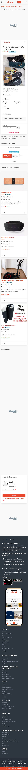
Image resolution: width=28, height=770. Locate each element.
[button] (3, 539)
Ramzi (11, 482)
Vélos (3, 644)
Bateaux (4, 639)
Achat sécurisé (8, 760)
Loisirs (8, 6)
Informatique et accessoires (8, 706)
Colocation (4, 725)
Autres (4, 749)
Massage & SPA (5, 745)
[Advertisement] (14, 26)
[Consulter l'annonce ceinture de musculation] (14, 225)
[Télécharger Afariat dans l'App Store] (8, 580)
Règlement (23, 760)
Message (14, 495)
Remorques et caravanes (7, 648)
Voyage (3, 691)
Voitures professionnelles (7, 633)
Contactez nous (22, 763)
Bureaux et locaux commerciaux (9, 721)
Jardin (3, 663)
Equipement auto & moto (7, 637)
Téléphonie (4, 702)
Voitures (4, 631)
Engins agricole (5, 642)
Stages (3, 743)
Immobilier (6, 713)
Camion (3, 646)
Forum (18, 760)
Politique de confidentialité (8, 761)
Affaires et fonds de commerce (9, 740)
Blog (14, 760)
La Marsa (5, 8)
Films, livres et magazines (7, 689)
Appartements (5, 715)
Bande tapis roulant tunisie (8, 325)
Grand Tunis (14, 6)
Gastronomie (5, 753)
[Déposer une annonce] (19, 2)
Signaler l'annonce (14, 132)
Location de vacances (6, 719)
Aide (2, 760)
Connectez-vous (7, 156)
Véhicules (5, 629)
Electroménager (5, 657)
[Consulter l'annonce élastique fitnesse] (14, 181)
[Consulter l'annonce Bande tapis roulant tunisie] (14, 313)
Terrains (3, 723)
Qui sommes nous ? (12, 763)
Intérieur (4, 659)
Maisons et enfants (9, 655)
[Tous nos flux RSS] (21, 539)
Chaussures (4, 672)
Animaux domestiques (7, 687)
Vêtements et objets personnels (10, 667)
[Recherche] (26, 2)
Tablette (4, 710)
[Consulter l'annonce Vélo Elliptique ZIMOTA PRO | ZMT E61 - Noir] (14, 268)
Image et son (5, 704)
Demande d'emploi (6, 734)
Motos (3, 635)
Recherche (7, 42)
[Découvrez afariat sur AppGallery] (8, 583)
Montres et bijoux (6, 674)
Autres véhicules (5, 641)
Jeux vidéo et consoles (7, 708)
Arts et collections (6, 693)
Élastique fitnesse (6, 192)
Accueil (3, 6)
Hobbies (3, 684)
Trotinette (4, 652)
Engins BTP (4, 650)
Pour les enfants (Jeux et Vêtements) (10, 661)
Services (4, 736)
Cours (3, 738)
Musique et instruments (7, 695)
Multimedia (6, 700)
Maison (3, 717)
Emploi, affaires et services (12, 730)
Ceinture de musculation (7, 237)
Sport (3, 685)
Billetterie (4, 696)
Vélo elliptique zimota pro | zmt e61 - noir (12, 280)
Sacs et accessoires (6, 676)
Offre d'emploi (5, 732)
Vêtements (4, 670)
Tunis (20, 6)
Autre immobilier (5, 726)
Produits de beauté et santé (8, 678)
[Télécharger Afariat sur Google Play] (17, 580)
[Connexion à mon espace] (24, 42)
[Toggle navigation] (1, 2)
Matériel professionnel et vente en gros (10, 741)
